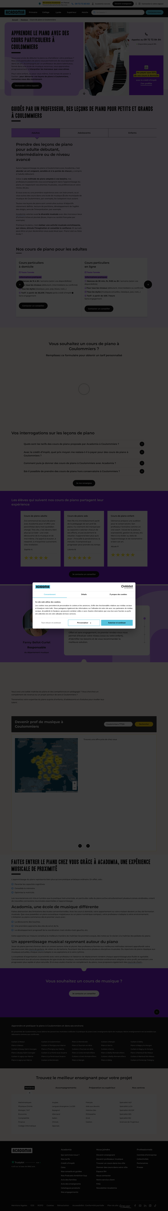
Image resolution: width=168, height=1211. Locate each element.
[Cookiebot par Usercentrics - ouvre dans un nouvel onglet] (123, 586)
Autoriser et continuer (117, 623)
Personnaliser (82, 623)
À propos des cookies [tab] (118, 594)
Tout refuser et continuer (51, 623)
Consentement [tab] (50, 594)
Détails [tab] (84, 594)
